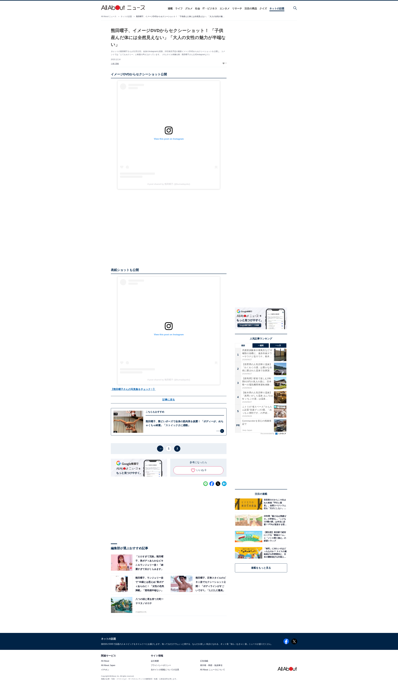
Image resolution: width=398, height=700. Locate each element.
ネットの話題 (276, 8)
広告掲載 (204, 661)
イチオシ (105, 670)
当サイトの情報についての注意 (165, 670)
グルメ (189, 8)
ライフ (179, 8)
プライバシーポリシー (161, 665)
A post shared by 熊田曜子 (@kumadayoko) (168, 184)
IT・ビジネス (210, 8)
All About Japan (108, 665)
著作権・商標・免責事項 (211, 665)
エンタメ (225, 8)
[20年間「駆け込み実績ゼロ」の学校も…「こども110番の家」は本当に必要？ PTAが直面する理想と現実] (274, 520)
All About (105, 661)
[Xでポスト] (218, 483)
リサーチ (237, 8)
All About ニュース (108, 16)
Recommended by (268, 433)
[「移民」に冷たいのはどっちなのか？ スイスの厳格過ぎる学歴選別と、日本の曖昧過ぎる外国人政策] (274, 552)
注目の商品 (251, 8)
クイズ (263, 8)
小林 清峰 (115, 64)
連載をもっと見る (261, 567)
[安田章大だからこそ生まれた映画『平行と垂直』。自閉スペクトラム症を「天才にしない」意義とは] (274, 504)
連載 (170, 8)
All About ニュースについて (212, 670)
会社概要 (155, 661)
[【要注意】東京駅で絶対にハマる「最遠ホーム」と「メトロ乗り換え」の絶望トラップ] (274, 536)
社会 (197, 8)
